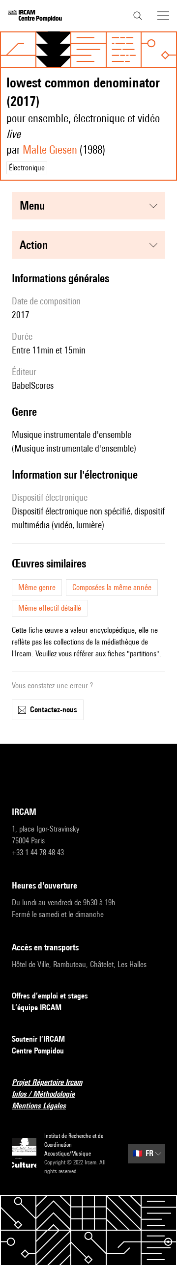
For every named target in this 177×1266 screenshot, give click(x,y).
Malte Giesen (50, 149)
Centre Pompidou (38, 1050)
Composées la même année (111, 587)
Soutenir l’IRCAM (38, 1039)
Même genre (37, 587)
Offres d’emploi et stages (50, 995)
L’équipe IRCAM (36, 1007)
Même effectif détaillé (49, 608)
